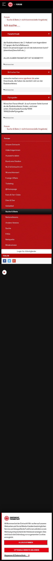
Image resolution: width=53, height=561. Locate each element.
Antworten (9, 64)
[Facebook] (4, 261)
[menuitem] (26, 144)
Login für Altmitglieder (26, 251)
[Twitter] (9, 261)
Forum (19, 4)
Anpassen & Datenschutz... (15, 555)
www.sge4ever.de (26, 78)
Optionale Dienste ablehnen (26, 550)
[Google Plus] (14, 261)
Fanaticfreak (13, 34)
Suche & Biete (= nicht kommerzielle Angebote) (27, 20)
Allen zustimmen (26, 542)
